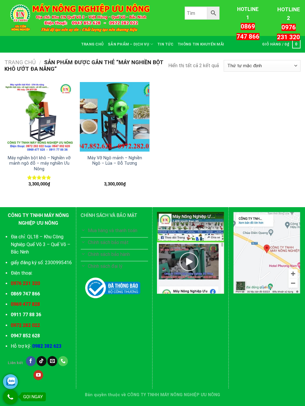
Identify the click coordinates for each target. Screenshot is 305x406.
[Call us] (63, 361)
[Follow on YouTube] (38, 375)
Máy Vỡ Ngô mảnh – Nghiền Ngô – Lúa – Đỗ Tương (115, 160)
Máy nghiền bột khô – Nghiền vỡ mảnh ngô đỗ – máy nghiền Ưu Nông (39, 163)
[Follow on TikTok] (41, 361)
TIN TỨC (165, 44)
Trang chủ (20, 62)
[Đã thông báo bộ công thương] (113, 288)
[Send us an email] (52, 361)
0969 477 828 (25, 304)
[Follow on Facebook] (31, 361)
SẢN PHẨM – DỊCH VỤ (128, 44)
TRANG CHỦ (92, 44)
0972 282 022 (25, 325)
